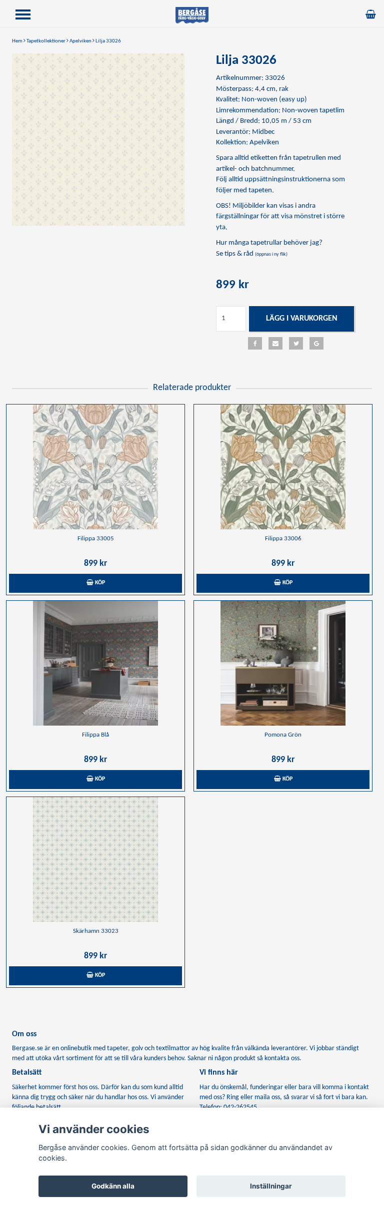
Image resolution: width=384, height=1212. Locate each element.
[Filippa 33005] (95, 466)
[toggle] (28, 15)
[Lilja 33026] (98, 139)
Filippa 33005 (96, 538)
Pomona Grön (283, 735)
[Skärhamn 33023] (95, 859)
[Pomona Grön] (283, 663)
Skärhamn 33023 (95, 931)
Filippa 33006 (283, 538)
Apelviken (81, 41)
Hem (17, 41)
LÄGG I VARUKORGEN (302, 319)
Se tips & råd (252, 254)
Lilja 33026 (108, 41)
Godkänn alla (113, 1186)
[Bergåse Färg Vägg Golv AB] (192, 15)
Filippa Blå (95, 735)
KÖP (99, 583)
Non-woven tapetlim (313, 110)
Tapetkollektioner (46, 41)
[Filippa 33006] (283, 466)
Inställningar (271, 1186)
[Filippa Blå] (95, 663)
